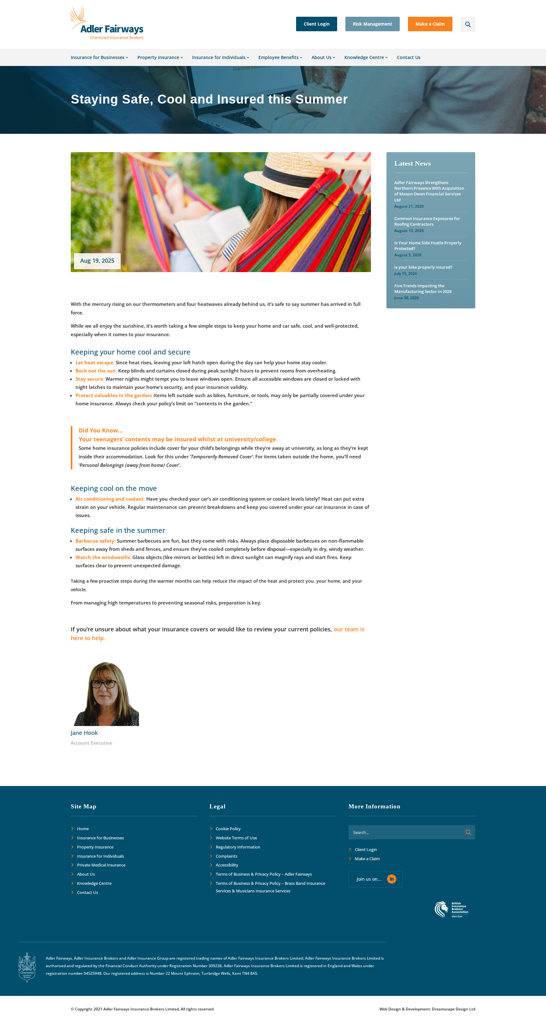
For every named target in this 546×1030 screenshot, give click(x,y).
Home (83, 828)
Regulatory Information (238, 847)
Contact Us (409, 57)
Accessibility (227, 865)
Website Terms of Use (236, 838)
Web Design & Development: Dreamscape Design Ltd (427, 1009)
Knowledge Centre (364, 57)
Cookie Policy (228, 828)
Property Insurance (158, 57)
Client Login (317, 24)
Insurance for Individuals (219, 57)
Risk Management (372, 24)
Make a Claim (430, 24)
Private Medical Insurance (101, 865)
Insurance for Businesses (97, 57)
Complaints (226, 856)
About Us (321, 57)
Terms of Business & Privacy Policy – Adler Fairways (264, 874)
